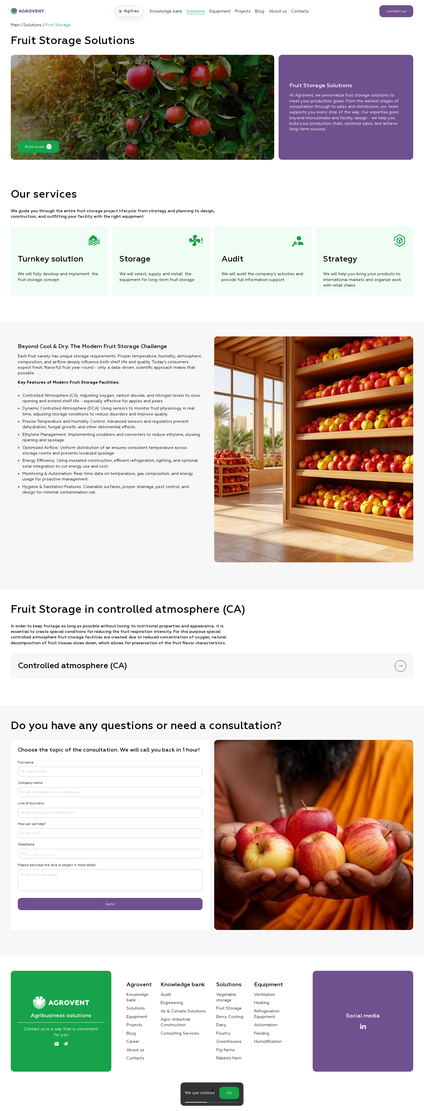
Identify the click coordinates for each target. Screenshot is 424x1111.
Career (132, 1041)
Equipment (220, 11)
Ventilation (264, 994)
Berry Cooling (229, 1016)
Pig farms (225, 1049)
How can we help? (32, 824)
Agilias (131, 11)
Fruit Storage (229, 1008)
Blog (259, 11)
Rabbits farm (229, 1058)
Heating (261, 1002)
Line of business (31, 803)
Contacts (300, 11)
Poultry (223, 1033)
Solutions (196, 11)
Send (110, 904)
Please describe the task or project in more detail (57, 865)
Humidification (268, 1041)
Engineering (172, 1002)
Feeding (261, 1033)
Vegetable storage (226, 997)
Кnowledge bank (166, 11)
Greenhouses (229, 1041)
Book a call (35, 147)
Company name (30, 783)
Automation (265, 1024)
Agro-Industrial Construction (175, 1022)
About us (278, 11)
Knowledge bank (137, 997)
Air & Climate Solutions (183, 1011)
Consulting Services (180, 1033)
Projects (243, 11)
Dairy (221, 1024)
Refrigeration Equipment (266, 1014)
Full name (26, 762)
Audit (166, 994)
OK (229, 1093)
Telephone (26, 844)
